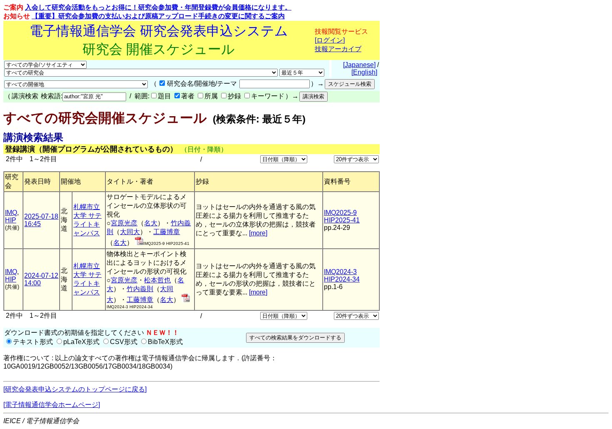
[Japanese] (359, 64)
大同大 (130, 231)
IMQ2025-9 (340, 212)
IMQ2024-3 (340, 271)
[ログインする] (139, 242)
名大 (150, 223)
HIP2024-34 (342, 279)
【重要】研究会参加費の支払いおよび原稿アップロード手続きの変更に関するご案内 (158, 16)
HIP (10, 220)
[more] (258, 233)
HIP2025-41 (342, 220)
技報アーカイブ (338, 48)
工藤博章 (166, 231)
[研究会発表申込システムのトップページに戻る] (75, 389)
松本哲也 (157, 280)
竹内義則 (140, 288)
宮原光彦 (124, 223)
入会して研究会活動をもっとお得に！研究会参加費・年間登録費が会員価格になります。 (158, 7)
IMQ (11, 212)
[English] (364, 72)
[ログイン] (330, 40)
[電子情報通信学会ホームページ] (51, 404)
